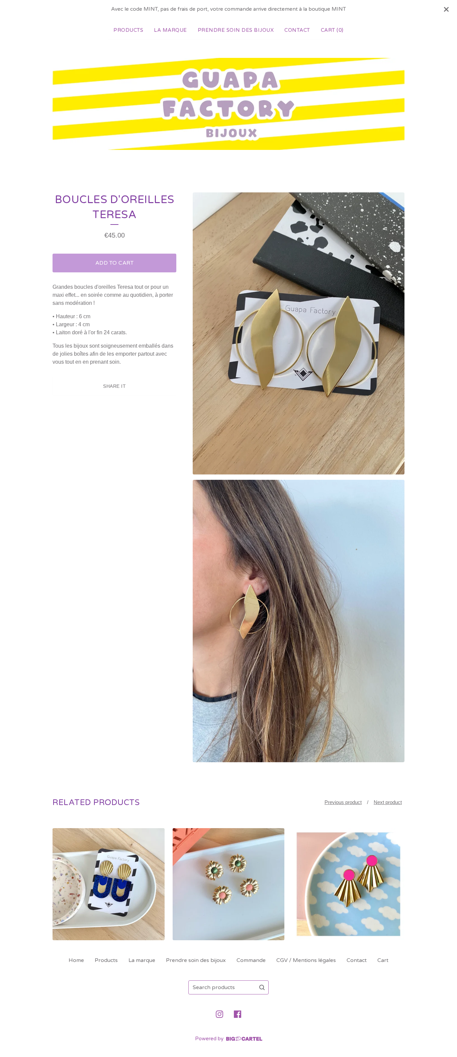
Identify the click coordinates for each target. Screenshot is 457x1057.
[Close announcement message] (446, 9)
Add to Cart (114, 263)
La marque (170, 30)
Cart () (332, 30)
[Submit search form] (262, 987)
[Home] (228, 104)
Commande (251, 960)
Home (76, 960)
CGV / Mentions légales (306, 960)
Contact (297, 30)
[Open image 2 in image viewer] (298, 621)
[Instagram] (219, 1014)
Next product (388, 802)
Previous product (343, 802)
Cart (382, 960)
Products (128, 30)
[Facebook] (238, 1014)
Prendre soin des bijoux (236, 30)
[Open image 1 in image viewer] (298, 333)
